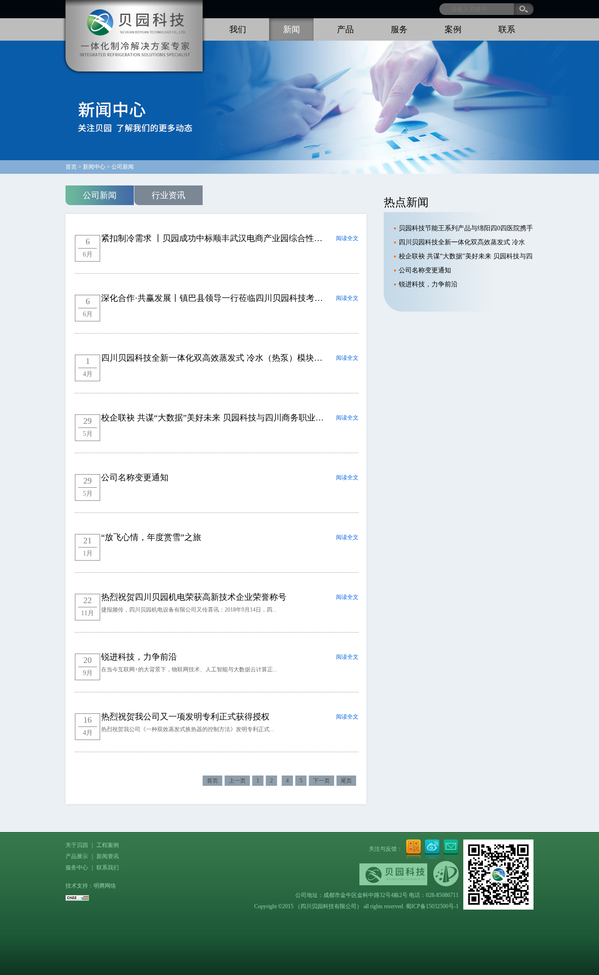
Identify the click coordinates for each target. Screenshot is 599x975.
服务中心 (77, 867)
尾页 (346, 780)
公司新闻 (100, 195)
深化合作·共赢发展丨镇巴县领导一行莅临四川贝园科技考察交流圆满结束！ (241, 298)
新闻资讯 (107, 856)
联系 (506, 29)
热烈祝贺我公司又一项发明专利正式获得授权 (185, 716)
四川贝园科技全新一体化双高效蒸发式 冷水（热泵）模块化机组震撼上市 (237, 358)
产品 (345, 29)
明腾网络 (105, 885)
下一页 (321, 780)
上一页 (237, 780)
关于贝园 (77, 845)
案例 (453, 29)
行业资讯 (168, 195)
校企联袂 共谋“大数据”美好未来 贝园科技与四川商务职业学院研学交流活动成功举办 (258, 417)
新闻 (291, 29)
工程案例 (107, 845)
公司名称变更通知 (134, 477)
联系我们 (107, 867)
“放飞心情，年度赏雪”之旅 (151, 537)
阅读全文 (347, 238)
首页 (212, 780)
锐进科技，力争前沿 (139, 657)
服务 (399, 29)
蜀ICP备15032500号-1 (432, 906)
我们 (237, 29)
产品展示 (77, 856)
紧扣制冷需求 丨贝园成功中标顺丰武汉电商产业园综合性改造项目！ (228, 238)
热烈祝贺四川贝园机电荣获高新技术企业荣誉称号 (193, 597)
